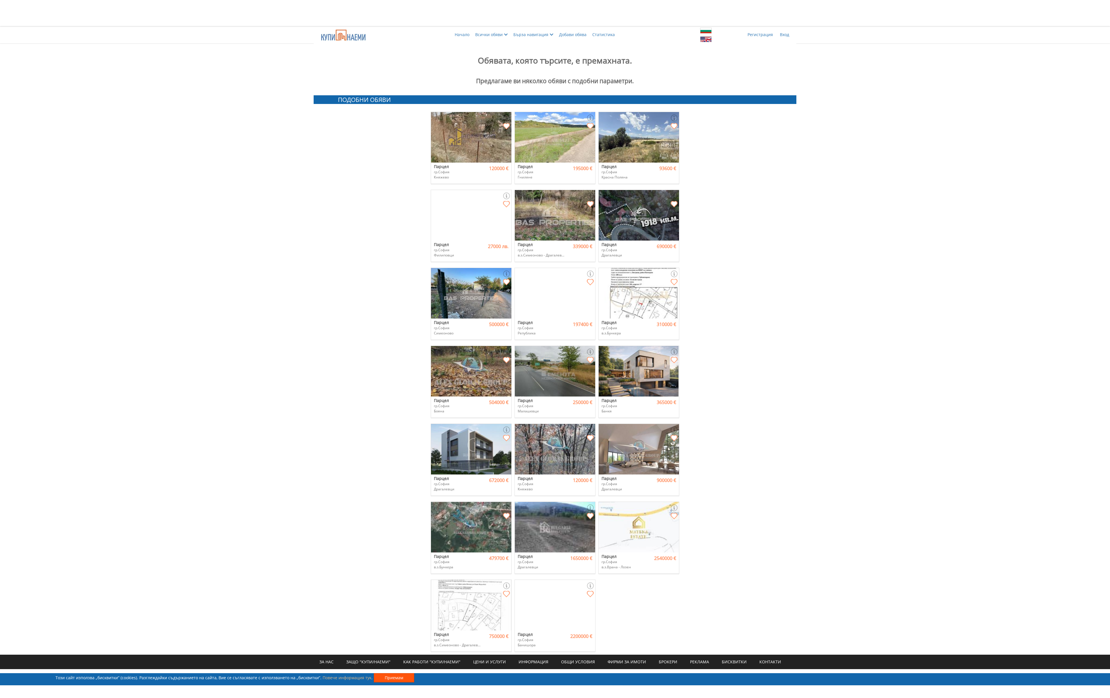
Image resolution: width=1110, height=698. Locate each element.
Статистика (603, 34)
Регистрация (760, 34)
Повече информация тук (347, 677)
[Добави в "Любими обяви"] (506, 126)
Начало (462, 34)
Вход (784, 34)
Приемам (394, 677)
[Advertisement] (555, 13)
